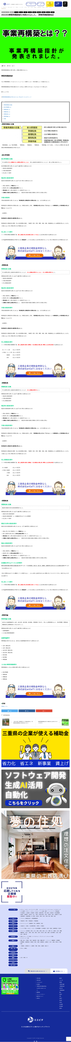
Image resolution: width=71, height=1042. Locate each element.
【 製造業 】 (13, 940)
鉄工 (50, 942)
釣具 (44, 916)
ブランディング (42, 936)
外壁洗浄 (51, 912)
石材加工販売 (41, 914)
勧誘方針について (40, 996)
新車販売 (26, 914)
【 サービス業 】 (13, 909)
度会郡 (60, 1000)
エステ (26, 909)
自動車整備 (28, 916)
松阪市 (60, 998)
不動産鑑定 (36, 920)
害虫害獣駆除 (57, 912)
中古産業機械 (37, 928)
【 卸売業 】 (13, 923)
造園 (60, 932)
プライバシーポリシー (41, 994)
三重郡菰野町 (61, 990)
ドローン (32, 911)
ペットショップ (51, 911)
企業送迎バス (27, 945)
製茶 (35, 942)
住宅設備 (27, 930)
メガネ (33, 928)
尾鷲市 (60, 1008)
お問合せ (38, 998)
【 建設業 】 (13, 931)
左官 (58, 930)
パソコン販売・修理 (43, 911)
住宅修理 (32, 912)
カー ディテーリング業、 (33, 909)
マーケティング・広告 (25, 938)
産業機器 (58, 940)
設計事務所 (53, 932)
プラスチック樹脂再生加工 (26, 918)
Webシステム (23, 936)
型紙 (31, 940)
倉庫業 (33, 945)
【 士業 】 (13, 926)
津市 (60, 996)
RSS (36, 1041)
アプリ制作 (29, 936)
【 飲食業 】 (13, 955)
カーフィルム (50, 909)
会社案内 (38, 984)
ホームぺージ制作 (50, 936)
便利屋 (36, 912)
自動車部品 (55, 928)
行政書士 (42, 926)
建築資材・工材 (32, 923)
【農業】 (13, 957)
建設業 (34, 12)
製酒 (38, 942)
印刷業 (27, 940)
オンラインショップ (24, 923)
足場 (57, 932)
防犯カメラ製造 (59, 942)
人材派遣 (27, 912)
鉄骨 (21, 934)
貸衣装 (37, 916)
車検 (41, 916)
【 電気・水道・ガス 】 (13, 949)
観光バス (46, 945)
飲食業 (52, 12)
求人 (34, 914)
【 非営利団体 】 (13, 952)
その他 (21, 12)
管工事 (42, 932)
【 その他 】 (13, 918)
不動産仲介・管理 (24, 920)
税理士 (38, 926)
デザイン (27, 911)
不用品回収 (57, 911)
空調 (39, 932)
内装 (31, 930)
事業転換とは (7, 109)
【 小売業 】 (13, 928)
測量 (30, 932)
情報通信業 (39, 12)
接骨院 (22, 914)
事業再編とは (7, 116)
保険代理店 (41, 912)
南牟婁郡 (61, 1006)
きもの (29, 928)
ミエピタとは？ (39, 982)
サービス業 (16, 12)
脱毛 (53, 914)
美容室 (49, 914)
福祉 (46, 914)
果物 (24, 957)
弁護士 (27, 926)
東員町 (60, 982)
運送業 (48, 12)
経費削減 (38, 992)
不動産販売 (31, 920)
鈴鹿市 (60, 994)
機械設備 (22, 932)
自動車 (42, 945)
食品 (55, 916)
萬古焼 (60, 928)
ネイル (36, 911)
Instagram (34, 1041)
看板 (36, 932)
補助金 (12, 12)
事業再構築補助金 (6, 715)
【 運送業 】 (13, 946)
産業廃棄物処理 (35, 918)
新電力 (25, 948)
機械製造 (53, 940)
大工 (46, 930)
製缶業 (32, 942)
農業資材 (38, 923)
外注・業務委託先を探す (31, 4)
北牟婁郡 (61, 1004)
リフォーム (23, 930)
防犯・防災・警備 (49, 916)
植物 (51, 928)
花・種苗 (33, 916)
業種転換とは (7, 111)
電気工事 (25, 934)
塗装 (37, 930)
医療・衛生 (23, 940)
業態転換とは (7, 114)
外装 (43, 930)
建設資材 (34, 940)
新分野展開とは (7, 107)
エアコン (22, 909)
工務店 (54, 930)
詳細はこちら (4, 706)
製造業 (44, 12)
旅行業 (30, 914)
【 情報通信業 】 (13, 936)
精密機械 (22, 942)
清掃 (37, 914)
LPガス (22, 948)
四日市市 (61, 988)
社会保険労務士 (33, 926)
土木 (34, 930)
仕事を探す (39, 980)
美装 (45, 932)
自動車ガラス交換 (58, 914)
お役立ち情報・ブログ (5, 12)
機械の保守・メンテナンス (45, 940)
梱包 (39, 945)
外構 (40, 930)
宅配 (36, 945)
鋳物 (53, 942)
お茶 (21, 957)
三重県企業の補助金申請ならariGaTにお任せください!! (42, 988)
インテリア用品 (23, 928)
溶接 (33, 932)
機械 (61, 930)
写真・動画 (47, 912)
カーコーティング (43, 909)
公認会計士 (23, 926)
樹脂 (38, 940)
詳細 (5, 118)
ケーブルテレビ (35, 936)
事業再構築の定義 (8, 104)
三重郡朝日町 (61, 986)
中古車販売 (23, 912)
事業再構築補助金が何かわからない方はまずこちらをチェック (16, 97)
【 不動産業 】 (13, 921)
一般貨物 (22, 945)
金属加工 (46, 942)
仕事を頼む (39, 978)
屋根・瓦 (50, 930)
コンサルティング (57, 909)
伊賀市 (60, 1002)
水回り (26, 932)
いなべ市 (61, 980)
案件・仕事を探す (41, 4)
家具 (48, 928)
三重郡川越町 (61, 984)
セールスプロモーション (13, 960)
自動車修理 (23, 916)
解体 (48, 932)
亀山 (60, 992)
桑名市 (60, 978)
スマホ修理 (23, 911)
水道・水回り (13, 965)
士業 (25, 12)
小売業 (30, 12)
